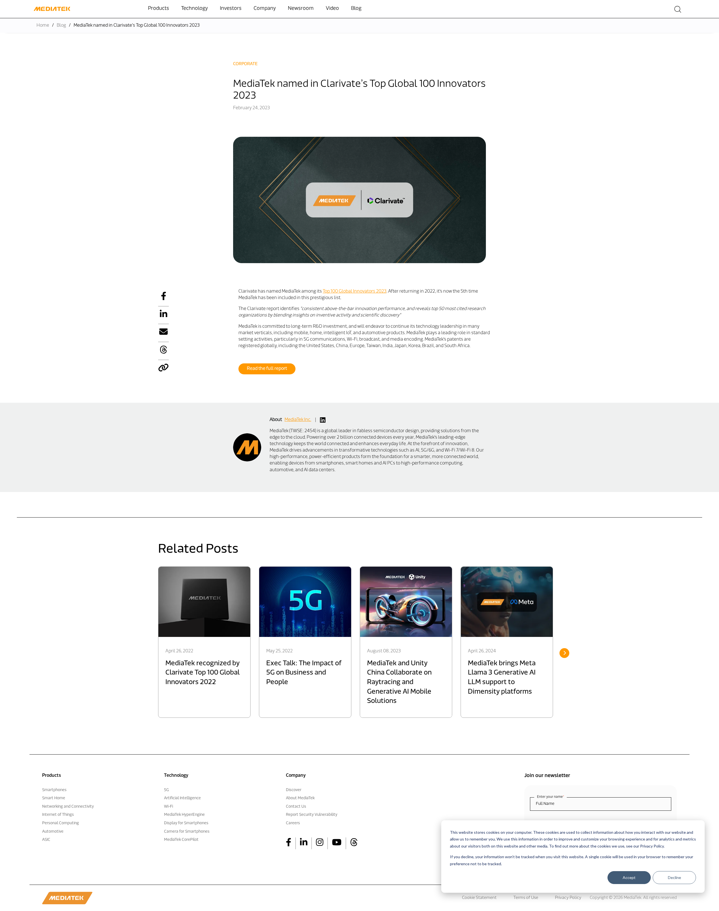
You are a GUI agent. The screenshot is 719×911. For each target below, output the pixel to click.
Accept (629, 877)
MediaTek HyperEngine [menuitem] (184, 815)
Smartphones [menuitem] (54, 790)
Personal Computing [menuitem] (60, 823)
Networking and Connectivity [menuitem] (68, 807)
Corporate (245, 64)
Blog (61, 25)
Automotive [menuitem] (52, 832)
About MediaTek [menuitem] (300, 798)
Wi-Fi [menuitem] (168, 807)
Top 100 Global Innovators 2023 (354, 291)
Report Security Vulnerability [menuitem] (311, 815)
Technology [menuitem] (194, 8)
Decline (674, 877)
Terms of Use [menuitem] (525, 898)
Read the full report (267, 368)
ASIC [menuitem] (46, 840)
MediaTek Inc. (298, 420)
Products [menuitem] (158, 8)
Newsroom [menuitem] (301, 8)
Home (43, 25)
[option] (204, 642)
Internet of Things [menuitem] (58, 815)
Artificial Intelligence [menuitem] (182, 798)
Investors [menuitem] (231, 8)
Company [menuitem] (265, 8)
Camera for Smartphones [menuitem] (187, 832)
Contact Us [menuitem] (296, 807)
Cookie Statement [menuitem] (479, 898)
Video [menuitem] (332, 8)
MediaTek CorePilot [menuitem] (181, 840)
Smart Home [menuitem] (53, 798)
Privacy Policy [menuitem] (568, 898)
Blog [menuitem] (356, 8)
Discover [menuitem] (293, 790)
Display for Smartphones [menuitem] (186, 823)
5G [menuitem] (166, 790)
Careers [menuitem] (293, 823)
